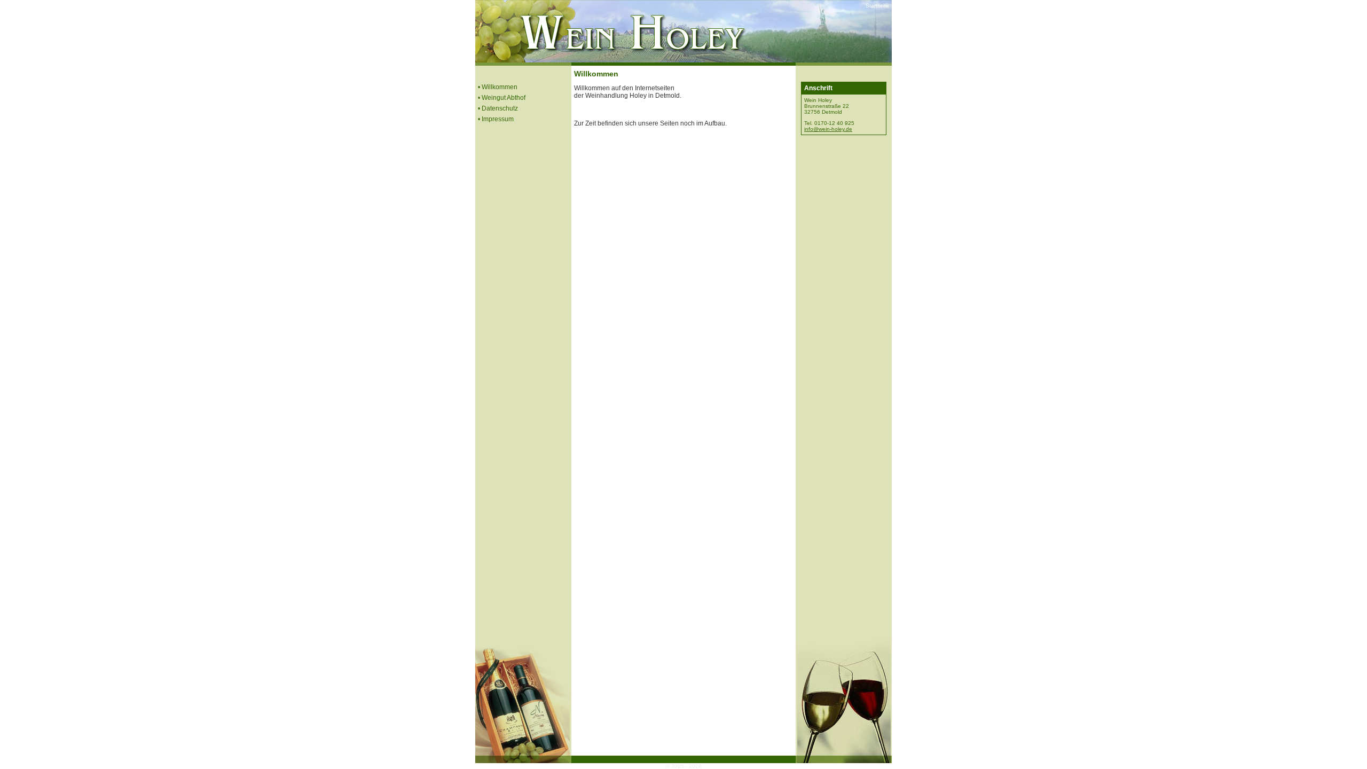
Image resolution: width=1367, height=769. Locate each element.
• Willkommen (497, 87)
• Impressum (496, 119)
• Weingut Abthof (501, 97)
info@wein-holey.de (828, 129)
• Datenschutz (498, 108)
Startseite (877, 6)
